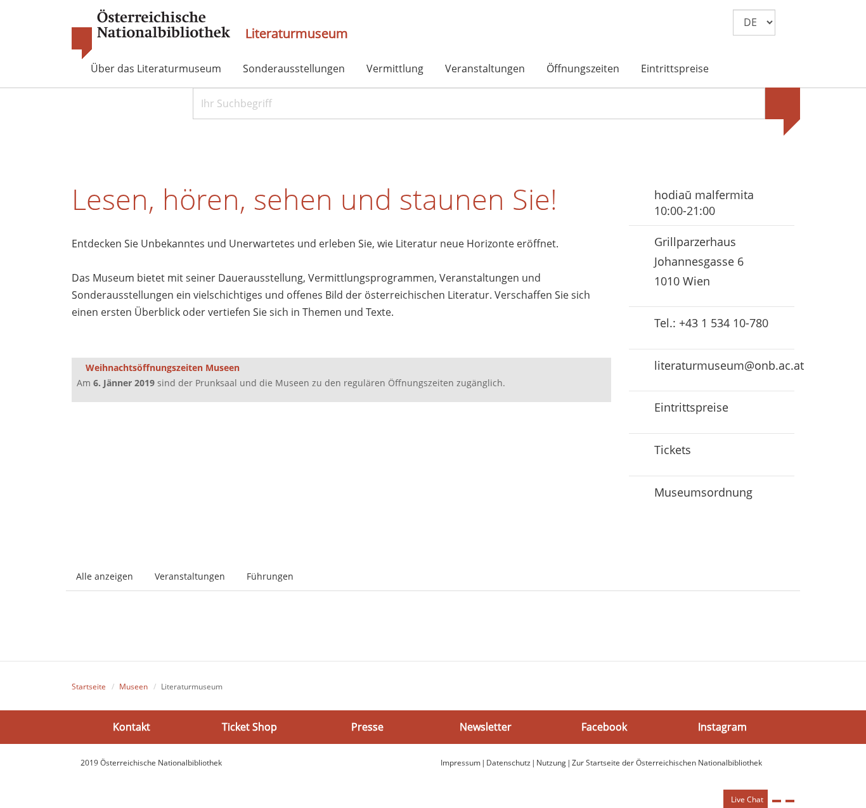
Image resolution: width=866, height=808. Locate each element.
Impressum (461, 762)
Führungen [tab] (270, 576)
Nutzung (551, 762)
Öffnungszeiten (582, 68)
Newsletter (486, 727)
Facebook (604, 727)
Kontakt (131, 727)
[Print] (776, 801)
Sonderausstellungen (294, 68)
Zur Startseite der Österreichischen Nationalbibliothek (667, 762)
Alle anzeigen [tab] (104, 576)
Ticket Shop (249, 727)
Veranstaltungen (485, 68)
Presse (367, 727)
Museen (133, 686)
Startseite (89, 686)
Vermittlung (394, 68)
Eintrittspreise (675, 68)
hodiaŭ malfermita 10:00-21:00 (704, 202)
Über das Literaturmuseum (156, 68)
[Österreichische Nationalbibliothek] (151, 35)
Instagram (722, 727)
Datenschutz (508, 762)
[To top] (789, 801)
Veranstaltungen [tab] (190, 576)
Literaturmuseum (296, 33)
